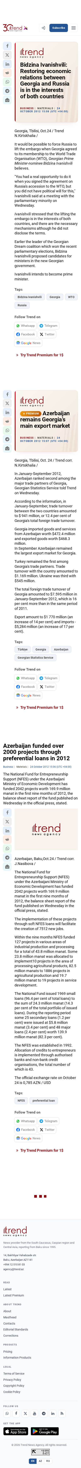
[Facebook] (16, 1413)
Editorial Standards (15, 1329)
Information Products (17, 1357)
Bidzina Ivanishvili (30, 297)
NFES (21, 1100)
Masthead (9, 1317)
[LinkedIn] (52, 1413)
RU (48, 1461)
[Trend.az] (15, 28)
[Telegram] (43, 1413)
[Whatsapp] (7, 1413)
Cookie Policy (11, 1391)
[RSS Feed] (62, 1413)
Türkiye (23, 649)
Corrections (10, 1335)
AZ (40, 1461)
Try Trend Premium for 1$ (41, 355)
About (7, 1311)
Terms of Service (13, 1373)
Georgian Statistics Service (35, 657)
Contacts (9, 1323)
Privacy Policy (12, 1379)
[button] (7, 46)
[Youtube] (34, 1413)
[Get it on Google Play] (45, 1431)
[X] (25, 1413)
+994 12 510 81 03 (14, 1264)
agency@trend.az (13, 1269)
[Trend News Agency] (15, 1231)
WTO (71, 297)
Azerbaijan (61, 649)
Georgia (55, 297)
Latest (7, 1289)
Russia (22, 305)
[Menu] (73, 28)
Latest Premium (13, 1295)
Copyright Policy (13, 1385)
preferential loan (44, 1100)
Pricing (7, 1351)
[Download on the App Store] (15, 1431)
